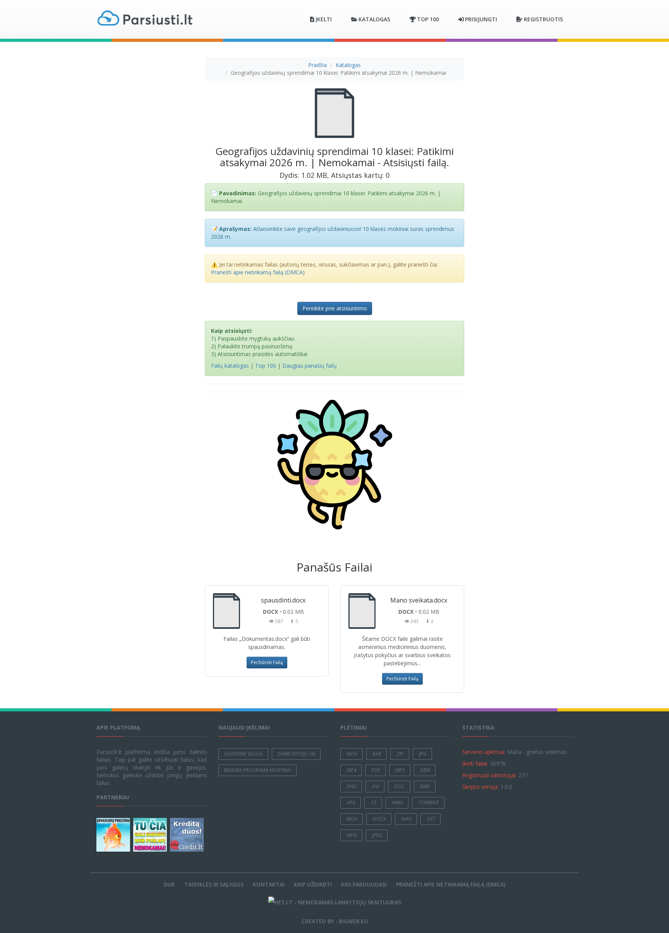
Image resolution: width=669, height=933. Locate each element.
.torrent (428, 802)
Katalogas (348, 65)
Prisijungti (481, 19)
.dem (424, 770)
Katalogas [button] (374, 19)
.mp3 (400, 770)
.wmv (397, 802)
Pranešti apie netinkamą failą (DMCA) (258, 272)
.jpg (422, 754)
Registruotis (543, 19)
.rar (376, 754)
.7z (373, 802)
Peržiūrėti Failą (267, 662)
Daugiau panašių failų (309, 365)
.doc (399, 786)
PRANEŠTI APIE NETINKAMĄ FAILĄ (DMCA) (450, 884)
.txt (430, 819)
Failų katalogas (230, 365)
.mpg (351, 835)
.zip (400, 754)
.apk (350, 802)
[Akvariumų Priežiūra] (114, 835)
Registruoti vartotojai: (489, 775)
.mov (351, 754)
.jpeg (376, 835)
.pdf (375, 770)
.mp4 (351, 770)
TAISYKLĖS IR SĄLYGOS (214, 884)
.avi (375, 786)
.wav (406, 819)
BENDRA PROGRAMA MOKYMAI (257, 770)
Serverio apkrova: (484, 752)
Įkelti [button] (324, 19)
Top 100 (265, 365)
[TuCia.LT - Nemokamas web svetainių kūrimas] (150, 835)
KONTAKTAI (269, 884)
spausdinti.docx (283, 600)
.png (351, 786)
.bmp (424, 786)
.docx (379, 819)
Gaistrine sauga (243, 754)
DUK (169, 884)
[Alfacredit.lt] (187, 835)
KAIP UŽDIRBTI (313, 884)
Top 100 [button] (428, 19)
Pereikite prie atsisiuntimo (334, 308)
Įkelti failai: (475, 763)
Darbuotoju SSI (296, 754)
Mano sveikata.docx (418, 600)
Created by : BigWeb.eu (335, 921)
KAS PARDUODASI (364, 884)
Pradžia (317, 65)
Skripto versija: (480, 786)
